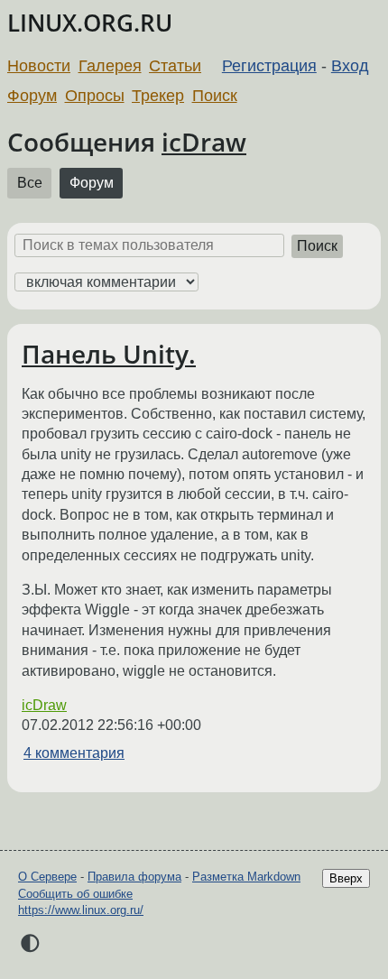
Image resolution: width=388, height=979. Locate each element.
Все (29, 182)
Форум (32, 96)
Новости (38, 66)
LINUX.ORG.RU (89, 23)
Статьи (175, 66)
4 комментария (74, 753)
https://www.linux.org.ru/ (80, 910)
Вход (350, 66)
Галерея (110, 66)
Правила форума (134, 876)
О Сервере (47, 876)
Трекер (158, 96)
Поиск (214, 96)
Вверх (346, 878)
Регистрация (269, 66)
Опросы (95, 96)
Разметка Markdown (246, 876)
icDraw (204, 142)
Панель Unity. (109, 354)
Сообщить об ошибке (75, 893)
